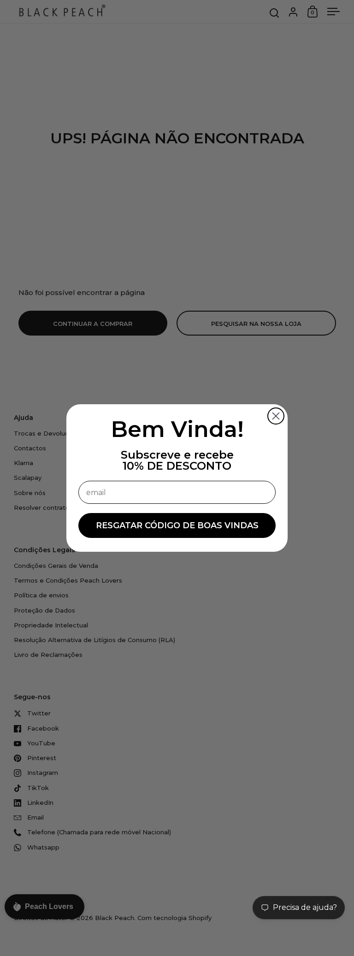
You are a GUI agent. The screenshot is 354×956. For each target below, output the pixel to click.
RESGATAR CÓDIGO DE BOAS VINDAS (177, 525)
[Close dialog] (276, 416)
